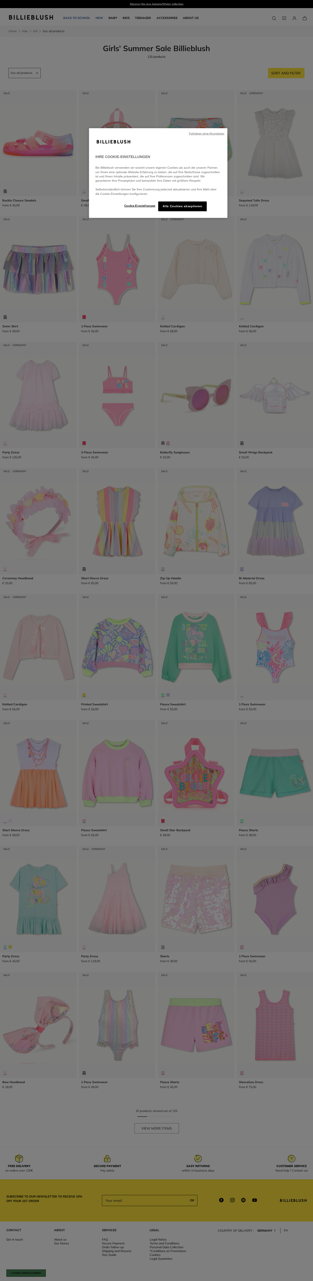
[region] (158, 173)
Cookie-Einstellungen (139, 205)
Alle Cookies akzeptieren (182, 206)
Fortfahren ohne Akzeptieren (206, 133)
